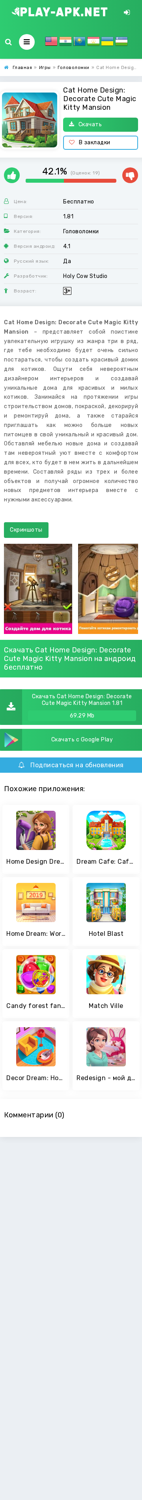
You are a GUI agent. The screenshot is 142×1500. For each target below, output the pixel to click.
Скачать (90, 124)
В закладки (94, 142)
